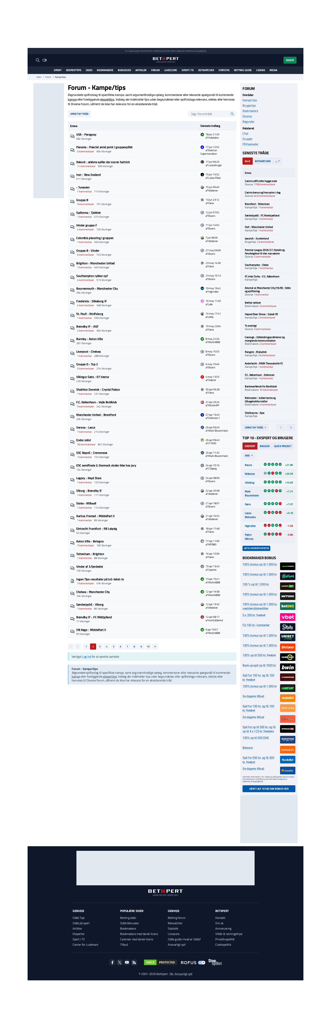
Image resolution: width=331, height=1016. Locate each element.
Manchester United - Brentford (96, 414)
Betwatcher (206, 70)
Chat (245, 133)
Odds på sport (81, 923)
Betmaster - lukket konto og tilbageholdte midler (260, 399)
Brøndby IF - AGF (87, 326)
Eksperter (79, 933)
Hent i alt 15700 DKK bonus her (269, 789)
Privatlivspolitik (225, 939)
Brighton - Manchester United (95, 263)
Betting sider (128, 917)
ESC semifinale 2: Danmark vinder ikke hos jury (106, 465)
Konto (290, 60)
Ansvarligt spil (176, 944)
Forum (155, 70)
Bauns (248, 465)
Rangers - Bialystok (256, 352)
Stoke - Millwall (86, 503)
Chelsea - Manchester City (93, 591)
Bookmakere (105, 70)
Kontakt (220, 917)
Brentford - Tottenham (257, 204)
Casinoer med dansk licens (136, 939)
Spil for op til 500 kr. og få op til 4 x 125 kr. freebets (259, 729)
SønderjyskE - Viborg (90, 604)
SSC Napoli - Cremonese (91, 452)
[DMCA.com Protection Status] (160, 962)
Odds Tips (78, 917)
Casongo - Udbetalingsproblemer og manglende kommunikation (265, 338)
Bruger (265, 446)
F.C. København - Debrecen (259, 375)
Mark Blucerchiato (252, 493)
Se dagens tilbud (253, 696)
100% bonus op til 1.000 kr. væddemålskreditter (260, 606)
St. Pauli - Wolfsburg (89, 313)
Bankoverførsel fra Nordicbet (261, 386)
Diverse (247, 116)
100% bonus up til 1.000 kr (260, 574)
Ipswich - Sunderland (257, 238)
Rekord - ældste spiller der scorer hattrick (103, 162)
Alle (247, 161)
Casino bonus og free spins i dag (262, 192)
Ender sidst (83, 440)
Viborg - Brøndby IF (89, 490)
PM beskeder (250, 144)
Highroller (250, 526)
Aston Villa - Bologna (89, 541)
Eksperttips (73, 70)
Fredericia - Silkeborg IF (91, 301)
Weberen (250, 474)
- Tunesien (83, 187)
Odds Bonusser (129, 923)
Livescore (170, 70)
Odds (89, 70)
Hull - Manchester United (259, 227)
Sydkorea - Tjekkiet (88, 212)
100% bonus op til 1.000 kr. (260, 564)
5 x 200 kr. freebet (254, 615)
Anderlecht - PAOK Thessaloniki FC (264, 363)
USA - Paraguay (86, 134)
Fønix (248, 504)
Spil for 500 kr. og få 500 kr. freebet (258, 760)
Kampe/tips (250, 100)
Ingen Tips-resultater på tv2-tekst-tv (100, 579)
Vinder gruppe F (86, 225)
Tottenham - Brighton (90, 553)
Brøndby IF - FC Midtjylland (94, 617)
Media (273, 70)
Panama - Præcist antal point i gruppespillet (104, 147)
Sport (57, 70)
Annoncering (223, 928)
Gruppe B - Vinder (87, 250)
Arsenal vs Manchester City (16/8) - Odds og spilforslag (268, 289)
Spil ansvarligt (134, 50)
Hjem (38, 77)
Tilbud (124, 944)
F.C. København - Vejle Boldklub (96, 402)
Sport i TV (188, 70)
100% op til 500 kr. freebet (259, 655)
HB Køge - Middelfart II (91, 629)
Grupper (248, 138)
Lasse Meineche (250, 515)
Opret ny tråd (79, 114)
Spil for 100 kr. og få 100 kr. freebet (258, 677)
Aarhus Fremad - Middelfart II (95, 516)
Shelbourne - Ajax (255, 413)
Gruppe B (82, 200)
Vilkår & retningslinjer (229, 933)
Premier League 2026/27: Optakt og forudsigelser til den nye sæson (265, 251)
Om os (219, 923)
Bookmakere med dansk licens (139, 933)
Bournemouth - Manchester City (97, 288)
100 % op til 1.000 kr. (256, 584)
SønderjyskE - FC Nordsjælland (262, 215)
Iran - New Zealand (88, 174)
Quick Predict (282, 446)
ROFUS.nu (159, 50)
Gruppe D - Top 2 (87, 364)
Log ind (86, 656)
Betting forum (176, 917)
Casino (260, 70)
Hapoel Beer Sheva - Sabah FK (261, 314)
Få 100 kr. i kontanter (256, 625)
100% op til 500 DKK (256, 738)
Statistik (224, 70)
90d (247, 455)
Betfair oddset (253, 302)
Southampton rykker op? (92, 275)
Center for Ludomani (85, 944)
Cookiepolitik (223, 944)
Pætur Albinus (249, 537)
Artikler (141, 70)
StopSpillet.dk (201, 50)
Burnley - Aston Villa (89, 338)
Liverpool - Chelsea (88, 351)
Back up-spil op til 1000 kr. (259, 665)
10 (148, 646)
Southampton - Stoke (257, 265)
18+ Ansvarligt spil (180, 974)
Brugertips (249, 105)
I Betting (249, 482)
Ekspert (250, 446)
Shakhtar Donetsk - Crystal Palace (98, 389)
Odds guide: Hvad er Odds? (184, 939)
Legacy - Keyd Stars (89, 478)
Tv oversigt (251, 325)
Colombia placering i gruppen (95, 238)
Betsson (248, 748)
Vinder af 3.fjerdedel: (89, 566)
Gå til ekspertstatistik (256, 548)
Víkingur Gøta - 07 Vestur (92, 376)
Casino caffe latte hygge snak (261, 181)
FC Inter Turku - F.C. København (262, 276)
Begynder (248, 121)
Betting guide (243, 70)
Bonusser (124, 70)
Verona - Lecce (85, 427)
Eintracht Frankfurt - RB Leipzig (96, 528)
